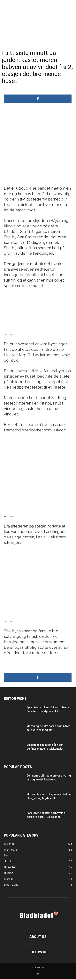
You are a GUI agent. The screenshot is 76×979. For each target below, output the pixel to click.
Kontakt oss (38, 967)
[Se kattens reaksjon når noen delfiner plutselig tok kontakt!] (13, 749)
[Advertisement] (38, 146)
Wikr (11, 334)
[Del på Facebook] (38, 99)
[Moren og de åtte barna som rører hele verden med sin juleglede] (13, 731)
